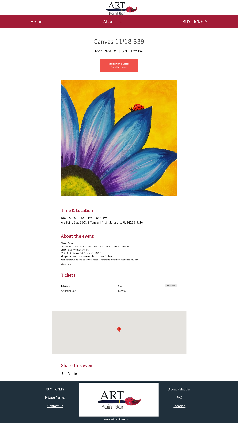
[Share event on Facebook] (62, 373)
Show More (66, 264)
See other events (119, 67)
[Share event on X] (69, 373)
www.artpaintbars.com (117, 419)
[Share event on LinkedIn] (76, 373)
